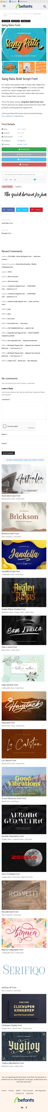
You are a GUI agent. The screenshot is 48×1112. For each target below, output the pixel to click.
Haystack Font (8, 723)
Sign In (4, 1)
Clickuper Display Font (12, 1025)
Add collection (25, 159)
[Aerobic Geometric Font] (24, 819)
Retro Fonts (6, 21)
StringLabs (21, 141)
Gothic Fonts (29, 612)
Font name (11, 319)
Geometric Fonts (18, 839)
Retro (10, 272)
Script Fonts (27, 14)
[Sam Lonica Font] (24, 630)
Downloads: (8, 137)
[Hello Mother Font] (24, 668)
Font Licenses (28, 1091)
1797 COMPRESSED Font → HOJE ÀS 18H (20, 328)
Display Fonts (19, 612)
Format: (7, 133)
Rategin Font (6, 233)
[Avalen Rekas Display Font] (24, 592)
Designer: (7, 141)
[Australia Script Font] (24, 479)
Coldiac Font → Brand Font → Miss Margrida (22, 361)
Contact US (20, 1093)
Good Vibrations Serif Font (14, 798)
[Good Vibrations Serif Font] (24, 781)
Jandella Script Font (11, 571)
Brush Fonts (6, 650)
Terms (4, 1091)
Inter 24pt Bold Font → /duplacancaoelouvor (22, 341)
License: (7, 144)
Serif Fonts (17, 537)
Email (4, 443)
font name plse (13, 277)
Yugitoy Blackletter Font (13, 1063)
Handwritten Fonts (8, 499)
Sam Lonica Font (9, 647)
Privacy (11, 1091)
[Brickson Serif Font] (24, 517)
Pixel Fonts (16, 877)
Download (25, 149)
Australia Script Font (11, 496)
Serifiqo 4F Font (9, 987)
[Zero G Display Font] (24, 857)
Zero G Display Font (11, 874)
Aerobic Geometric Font (13, 836)
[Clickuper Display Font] (24, 1008)
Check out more (25, 154)
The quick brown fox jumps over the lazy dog (25, 194)
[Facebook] (26, 1107)
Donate (25, 164)
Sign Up (12, 1)
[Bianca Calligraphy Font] (24, 933)
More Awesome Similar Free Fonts (25, 460)
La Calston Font (9, 760)
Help (9, 309)
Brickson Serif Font (10, 533)
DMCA (18, 1091)
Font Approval (40, 1091)
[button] (45, 7)
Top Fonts (29, 1093)
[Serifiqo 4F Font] (24, 970)
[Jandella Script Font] (24, 554)
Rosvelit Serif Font (10, 912)
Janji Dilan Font (7, 223)
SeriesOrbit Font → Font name (17, 323)
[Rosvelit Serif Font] (24, 895)
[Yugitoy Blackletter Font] (24, 1046)
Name (5, 434)
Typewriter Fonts (27, 877)
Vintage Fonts (26, 21)
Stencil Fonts (16, 1028)
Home (5, 14)
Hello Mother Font (10, 685)
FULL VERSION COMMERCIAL (13, 116)
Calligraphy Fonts (8, 574)
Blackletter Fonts (7, 612)
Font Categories (15, 14)
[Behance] (22, 1107)
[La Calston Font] (24, 744)
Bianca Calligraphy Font (12, 950)
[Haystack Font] (24, 706)
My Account (23, 1)
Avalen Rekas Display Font (13, 609)
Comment (6, 399)
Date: (6, 129)
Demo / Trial (22, 144)
